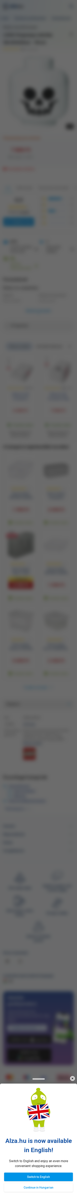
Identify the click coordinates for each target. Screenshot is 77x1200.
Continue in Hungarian (38, 1187)
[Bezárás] (72, 1078)
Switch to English (38, 1177)
